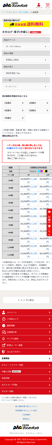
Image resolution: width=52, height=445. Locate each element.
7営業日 (7, 117)
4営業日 (7, 110)
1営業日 (7, 102)
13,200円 (32, 195)
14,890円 (32, 203)
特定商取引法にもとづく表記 (26, 410)
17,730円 (32, 232)
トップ (5, 12)
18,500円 (32, 247)
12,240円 (32, 188)
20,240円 (32, 255)
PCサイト (5, 400)
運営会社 (26, 419)
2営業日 (32, 102)
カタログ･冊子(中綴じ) (20, 12)
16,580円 (32, 210)
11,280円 (32, 180)
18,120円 (32, 240)
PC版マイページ (14, 148)
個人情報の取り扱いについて (26, 406)
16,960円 (32, 217)
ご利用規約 (26, 414)
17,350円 (32, 225)
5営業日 (32, 110)
